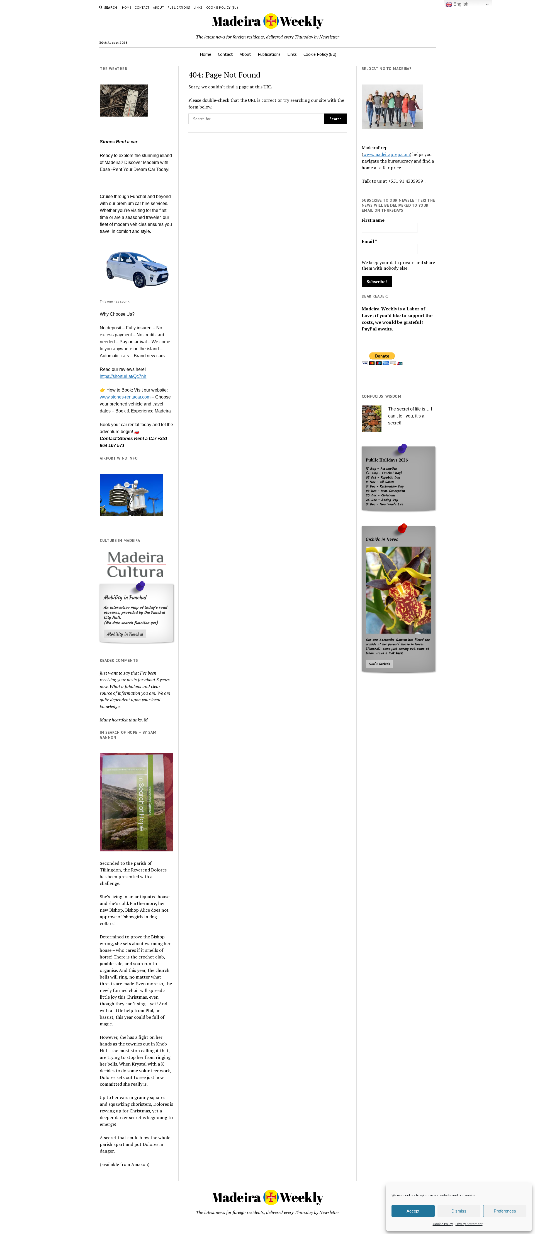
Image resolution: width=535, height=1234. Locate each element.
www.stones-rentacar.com (125, 397)
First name (373, 220)
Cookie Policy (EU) (222, 7)
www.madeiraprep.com (386, 154)
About (158, 7)
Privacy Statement (469, 1224)
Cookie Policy (443, 1224)
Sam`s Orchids (379, 664)
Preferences (505, 1211)
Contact (142, 7)
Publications (178, 7)
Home (126, 7)
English (460, 4)
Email (369, 241)
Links (198, 7)
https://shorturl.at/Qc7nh (123, 376)
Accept (413, 1211)
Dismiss (458, 1211)
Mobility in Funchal (125, 634)
